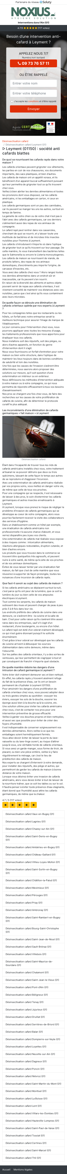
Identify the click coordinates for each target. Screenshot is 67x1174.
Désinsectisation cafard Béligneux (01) (27, 994)
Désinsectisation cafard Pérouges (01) (27, 895)
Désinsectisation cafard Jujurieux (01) (26, 1009)
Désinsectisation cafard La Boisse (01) (26, 1098)
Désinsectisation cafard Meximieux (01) (27, 887)
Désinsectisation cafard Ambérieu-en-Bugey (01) (33, 847)
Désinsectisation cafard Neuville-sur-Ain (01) (30, 1054)
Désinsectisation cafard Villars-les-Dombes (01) (32, 1113)
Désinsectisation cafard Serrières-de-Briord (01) (32, 1024)
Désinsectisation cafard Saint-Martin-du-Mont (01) (33, 1083)
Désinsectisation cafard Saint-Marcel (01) (28, 1150)
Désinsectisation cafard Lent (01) (24, 1105)
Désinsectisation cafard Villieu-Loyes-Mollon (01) (33, 862)
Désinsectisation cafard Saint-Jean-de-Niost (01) (33, 939)
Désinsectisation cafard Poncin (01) (25, 1068)
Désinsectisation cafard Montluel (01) (26, 1091)
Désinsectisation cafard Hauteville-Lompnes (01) (32, 1120)
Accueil (6, 1169)
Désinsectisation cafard (15, 141)
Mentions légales (23, 1169)
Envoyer (34, 109)
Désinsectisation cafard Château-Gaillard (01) (30, 854)
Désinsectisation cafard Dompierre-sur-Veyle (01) (33, 1039)
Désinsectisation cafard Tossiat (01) (25, 1135)
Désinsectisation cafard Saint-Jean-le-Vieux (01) (32, 979)
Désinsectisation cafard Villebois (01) (26, 954)
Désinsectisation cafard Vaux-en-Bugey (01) (30, 814)
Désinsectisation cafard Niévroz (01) (25, 1076)
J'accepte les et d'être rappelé (35, 101)
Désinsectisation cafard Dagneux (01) (26, 1061)
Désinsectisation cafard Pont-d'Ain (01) (27, 987)
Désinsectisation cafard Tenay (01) (24, 1002)
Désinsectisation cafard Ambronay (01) (27, 910)
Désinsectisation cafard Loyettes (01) (26, 1046)
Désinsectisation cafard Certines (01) (26, 1143)
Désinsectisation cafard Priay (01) (24, 902)
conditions (33, 101)
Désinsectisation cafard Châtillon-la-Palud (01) (31, 880)
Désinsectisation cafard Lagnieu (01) (25, 821)
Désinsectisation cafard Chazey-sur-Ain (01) (30, 828)
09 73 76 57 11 (35, 63)
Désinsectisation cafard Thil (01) (23, 1157)
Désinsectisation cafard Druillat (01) (25, 1016)
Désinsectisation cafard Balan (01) (24, 1031)
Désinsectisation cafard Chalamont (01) (27, 972)
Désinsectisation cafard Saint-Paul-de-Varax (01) (32, 1128)
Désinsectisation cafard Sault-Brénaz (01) (28, 946)
